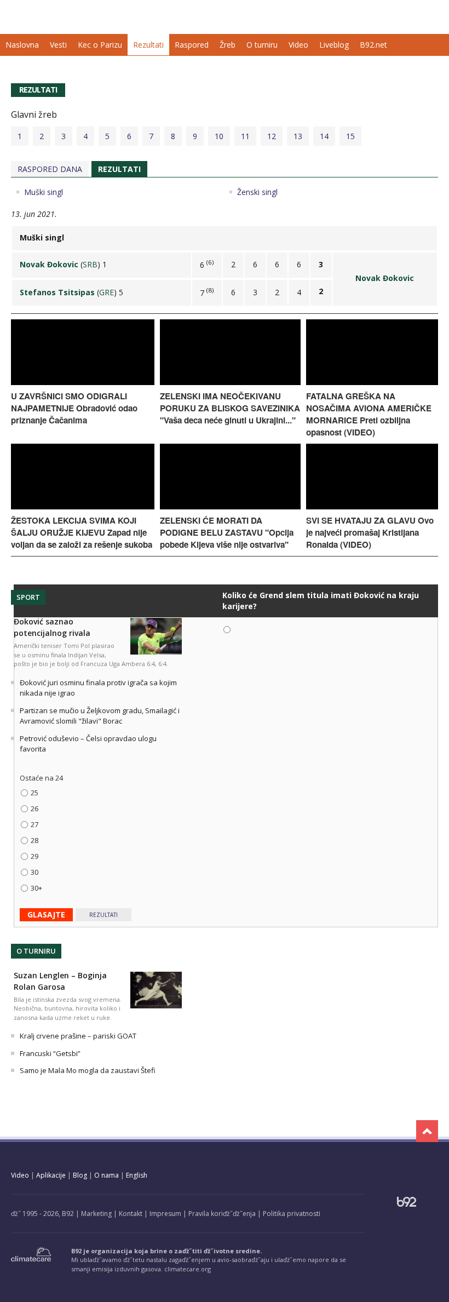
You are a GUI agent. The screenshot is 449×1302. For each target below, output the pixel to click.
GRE (106, 292)
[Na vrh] (427, 1131)
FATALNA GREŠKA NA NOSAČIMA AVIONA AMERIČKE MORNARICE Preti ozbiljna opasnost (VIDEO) (368, 414)
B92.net (373, 44)
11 (245, 136)
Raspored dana (50, 169)
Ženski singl (257, 192)
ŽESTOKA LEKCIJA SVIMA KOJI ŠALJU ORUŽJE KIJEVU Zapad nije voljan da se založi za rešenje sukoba (81, 532)
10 (219, 136)
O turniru (262, 44)
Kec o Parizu (100, 44)
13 (297, 136)
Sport (28, 597)
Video (298, 44)
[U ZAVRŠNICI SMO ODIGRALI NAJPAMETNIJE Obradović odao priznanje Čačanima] (82, 382)
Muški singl (43, 192)
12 (271, 136)
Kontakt (130, 1213)
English (136, 1175)
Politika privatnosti (291, 1213)
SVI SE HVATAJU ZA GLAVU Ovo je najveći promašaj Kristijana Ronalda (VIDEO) (370, 532)
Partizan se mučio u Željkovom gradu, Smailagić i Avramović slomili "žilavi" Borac (100, 716)
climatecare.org (187, 1269)
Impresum (165, 1213)
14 (324, 136)
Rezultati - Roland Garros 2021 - (60, 14)
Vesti (58, 44)
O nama (106, 1175)
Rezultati (148, 44)
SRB (90, 264)
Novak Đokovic (384, 278)
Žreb (227, 44)
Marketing (96, 1213)
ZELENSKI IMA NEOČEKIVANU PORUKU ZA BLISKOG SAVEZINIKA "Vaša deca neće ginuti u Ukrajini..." (230, 408)
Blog (80, 1175)
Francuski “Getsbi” (50, 1053)
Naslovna (22, 44)
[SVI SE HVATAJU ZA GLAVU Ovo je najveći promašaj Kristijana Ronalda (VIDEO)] (372, 506)
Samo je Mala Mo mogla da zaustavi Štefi (88, 1070)
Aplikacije (51, 1175)
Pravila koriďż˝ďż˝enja (222, 1213)
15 (350, 136)
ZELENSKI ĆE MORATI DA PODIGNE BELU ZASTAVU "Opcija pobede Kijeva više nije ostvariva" (226, 532)
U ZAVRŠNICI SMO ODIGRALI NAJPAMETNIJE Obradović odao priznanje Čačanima (74, 408)
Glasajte (46, 914)
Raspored (192, 44)
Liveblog (334, 44)
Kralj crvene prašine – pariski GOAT (78, 1036)
